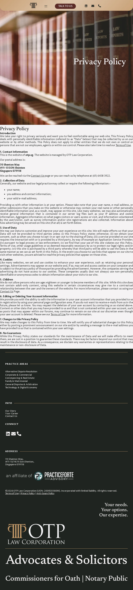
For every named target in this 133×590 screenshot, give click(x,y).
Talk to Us (65, 6)
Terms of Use (123, 145)
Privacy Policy (27, 493)
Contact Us (37, 176)
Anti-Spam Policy (45, 493)
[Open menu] (46, 6)
